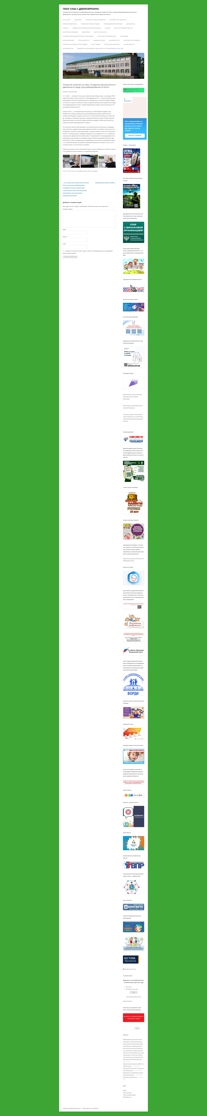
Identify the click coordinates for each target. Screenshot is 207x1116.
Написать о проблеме (134, 135)
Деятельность (130, 24)
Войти (125, 1090)
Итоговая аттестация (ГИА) (117, 20)
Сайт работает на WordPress (90, 1108)
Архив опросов (127, 1001)
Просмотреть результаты (133, 996)
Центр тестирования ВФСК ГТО (123, 28)
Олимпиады (124, 36)
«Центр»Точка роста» (100, 32)
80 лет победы (95, 44)
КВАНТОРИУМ (86, 32)
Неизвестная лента (130, 969)
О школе (107, 28)
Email (65, 237)
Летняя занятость (83, 40)
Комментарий (68, 209)
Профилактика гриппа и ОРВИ (105, 182)
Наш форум (78, 20)
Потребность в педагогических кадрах (75, 44)
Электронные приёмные (70, 32)
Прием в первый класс (70, 24)
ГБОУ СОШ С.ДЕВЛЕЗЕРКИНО (81, 8)
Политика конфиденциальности (72, 1108)
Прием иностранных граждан (90, 24)
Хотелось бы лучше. (132, 989)
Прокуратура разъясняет (112, 44)
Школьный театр (114, 40)
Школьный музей (68, 40)
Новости (65, 28)
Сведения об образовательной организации (86, 28)
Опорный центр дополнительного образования (78, 36)
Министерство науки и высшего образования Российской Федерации (132, 397)
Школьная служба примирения (96, 20)
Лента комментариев (129, 1095)
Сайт (64, 244)
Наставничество (68, 48)
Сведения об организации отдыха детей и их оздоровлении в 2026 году (100, 48)
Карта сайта (66, 20)
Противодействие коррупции (113, 24)
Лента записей (127, 1092)
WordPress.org (127, 1097)
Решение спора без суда (130, 1077)
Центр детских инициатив (132, 40)
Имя (65, 229)
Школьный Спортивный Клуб (107, 36)
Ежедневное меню (99, 40)
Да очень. (129, 987)
